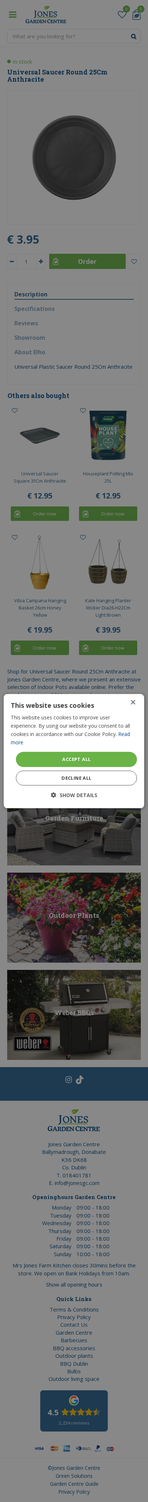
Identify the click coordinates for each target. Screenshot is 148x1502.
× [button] (132, 702)
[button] (74, 795)
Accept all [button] (76, 759)
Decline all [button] (76, 778)
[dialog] (74, 751)
